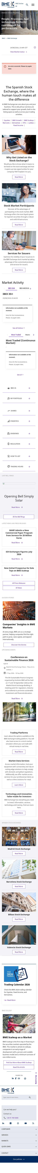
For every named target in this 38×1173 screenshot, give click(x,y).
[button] (27, 4)
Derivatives (16, 123)
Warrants (6, 123)
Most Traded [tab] (16, 335)
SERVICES (5, 1135)
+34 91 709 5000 (12, 1118)
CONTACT (5, 1153)
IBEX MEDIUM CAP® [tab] (26, 288)
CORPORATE (6, 1129)
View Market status (17, 52)
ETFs (24, 123)
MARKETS (5, 1141)
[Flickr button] (10, 1123)
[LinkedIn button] (3, 1123)
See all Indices (18, 328)
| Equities (6, 120)
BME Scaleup (29, 120)
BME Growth (17, 120)
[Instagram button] (18, 1123)
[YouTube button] (26, 1123)
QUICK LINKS (6, 1146)
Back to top (36, 1079)
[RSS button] (33, 1123)
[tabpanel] (17, 307)
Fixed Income (18, 125)
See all (19, 375)
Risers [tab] (27, 335)
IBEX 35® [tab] (11, 288)
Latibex (31, 123)
